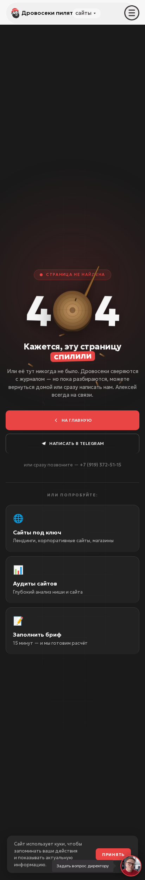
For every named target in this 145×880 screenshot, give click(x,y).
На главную (77, 420)
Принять (113, 854)
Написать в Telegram (76, 443)
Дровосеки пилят (47, 12)
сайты (83, 13)
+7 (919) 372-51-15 (100, 465)
